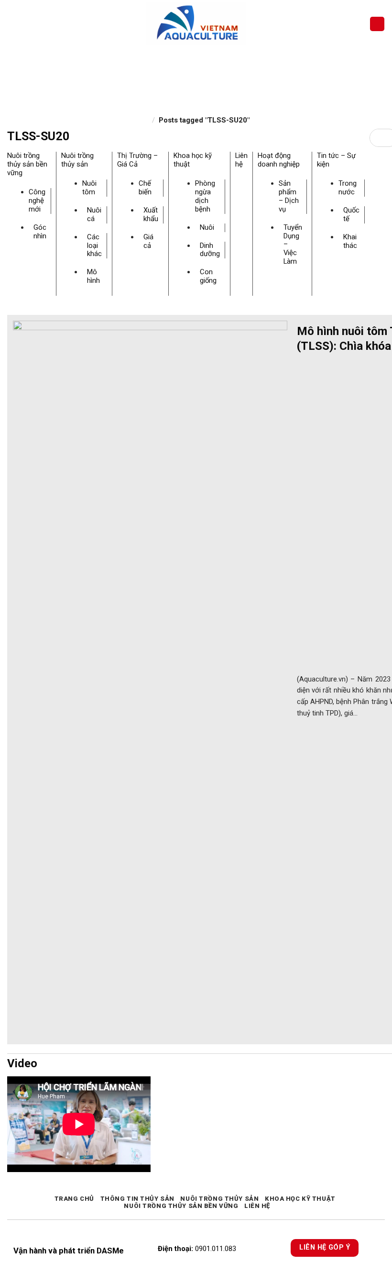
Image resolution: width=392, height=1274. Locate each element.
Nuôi (207, 227)
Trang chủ (74, 1198)
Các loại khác (94, 245)
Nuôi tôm (89, 187)
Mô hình (93, 276)
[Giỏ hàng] (377, 24)
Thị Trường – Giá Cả (137, 159)
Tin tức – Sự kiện (336, 159)
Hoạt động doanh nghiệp (279, 159)
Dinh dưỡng (210, 249)
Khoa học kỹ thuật (193, 159)
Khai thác (350, 241)
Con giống (208, 276)
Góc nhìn (39, 231)
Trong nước (347, 187)
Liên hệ (241, 159)
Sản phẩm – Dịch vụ (289, 196)
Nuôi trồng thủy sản (77, 159)
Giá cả (148, 241)
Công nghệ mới (37, 200)
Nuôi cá (94, 214)
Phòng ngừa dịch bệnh (205, 196)
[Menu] (12, 23)
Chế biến (145, 187)
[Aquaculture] (196, 24)
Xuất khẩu (150, 214)
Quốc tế (351, 214)
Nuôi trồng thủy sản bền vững (27, 164)
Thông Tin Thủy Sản (137, 1198)
